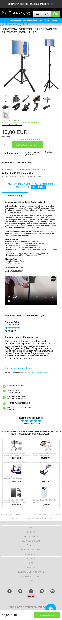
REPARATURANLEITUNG (31, 550)
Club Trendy (31, 554)
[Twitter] (20, 591)
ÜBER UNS (31, 545)
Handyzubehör (29, 372)
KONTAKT (31, 567)
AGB (31, 581)
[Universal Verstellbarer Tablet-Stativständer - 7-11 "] (31, 93)
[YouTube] (42, 591)
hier (52, 4)
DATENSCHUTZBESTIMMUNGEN (31, 572)
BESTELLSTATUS (31, 536)
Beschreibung (15, 195)
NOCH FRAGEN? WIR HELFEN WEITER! (30, 185)
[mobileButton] (46, 14)
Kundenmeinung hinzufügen (18, 368)
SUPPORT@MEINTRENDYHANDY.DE (41, 518)
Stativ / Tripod (41, 372)
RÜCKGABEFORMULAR (31, 541)
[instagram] (52, 591)
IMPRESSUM (31, 559)
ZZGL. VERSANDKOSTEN (12, 125)
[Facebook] (9, 591)
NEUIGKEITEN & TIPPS (31, 576)
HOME (31, 528)
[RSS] (31, 591)
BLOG (31, 563)
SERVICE (31, 532)
